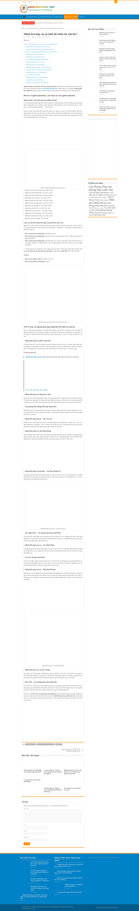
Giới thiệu (30, 1)
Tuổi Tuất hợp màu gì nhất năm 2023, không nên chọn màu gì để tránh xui (107, 84)
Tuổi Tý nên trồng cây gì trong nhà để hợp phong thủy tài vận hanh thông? (107, 108)
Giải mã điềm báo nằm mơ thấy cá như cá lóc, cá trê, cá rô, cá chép (107, 67)
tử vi (93, 210)
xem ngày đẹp (106, 213)
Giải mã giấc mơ (96, 192)
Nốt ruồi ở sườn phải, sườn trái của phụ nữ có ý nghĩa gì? (40, 879)
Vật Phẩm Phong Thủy (46, 17)
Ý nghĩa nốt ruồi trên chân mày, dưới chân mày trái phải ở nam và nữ (68, 865)
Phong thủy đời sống (33, 17)
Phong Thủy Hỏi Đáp (71, 17)
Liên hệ (24, 1)
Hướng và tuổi (108, 193)
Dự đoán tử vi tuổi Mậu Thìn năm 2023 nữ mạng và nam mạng (107, 75)
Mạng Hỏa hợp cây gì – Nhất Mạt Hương (36, 77)
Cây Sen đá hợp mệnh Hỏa (33, 75)
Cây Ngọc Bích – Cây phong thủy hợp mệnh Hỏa (39, 69)
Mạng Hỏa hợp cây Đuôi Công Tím (35, 54)
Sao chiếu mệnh (110, 208)
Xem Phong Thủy (58, 17)
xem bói (97, 212)
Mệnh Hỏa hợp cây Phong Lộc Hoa (35, 57)
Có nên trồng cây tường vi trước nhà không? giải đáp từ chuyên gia (53, 789)
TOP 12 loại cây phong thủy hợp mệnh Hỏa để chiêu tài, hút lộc (41, 52)
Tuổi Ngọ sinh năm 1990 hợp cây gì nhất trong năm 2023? (33, 771)
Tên (25, 825)
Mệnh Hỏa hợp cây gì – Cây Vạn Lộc (35, 62)
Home (24, 17)
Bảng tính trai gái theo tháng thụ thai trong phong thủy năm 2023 (107, 50)
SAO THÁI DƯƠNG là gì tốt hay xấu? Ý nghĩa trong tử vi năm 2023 (40, 863)
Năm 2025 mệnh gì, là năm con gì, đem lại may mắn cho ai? (71, 750)
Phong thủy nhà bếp (99, 208)
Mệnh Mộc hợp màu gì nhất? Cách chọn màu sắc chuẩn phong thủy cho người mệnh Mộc (33, 896)
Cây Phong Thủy (30, 744)
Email (26, 831)
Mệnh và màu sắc (103, 197)
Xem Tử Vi (82, 17)
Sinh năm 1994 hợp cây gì (35, 390)
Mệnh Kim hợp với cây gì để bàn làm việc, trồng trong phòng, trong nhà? (72, 771)
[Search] (115, 1)
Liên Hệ (104, 907)
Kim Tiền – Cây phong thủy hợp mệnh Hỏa (37, 82)
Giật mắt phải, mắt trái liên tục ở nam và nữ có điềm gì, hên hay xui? (107, 42)
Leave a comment (38, 37)
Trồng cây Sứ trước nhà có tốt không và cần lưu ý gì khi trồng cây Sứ (107, 58)
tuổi (90, 210)
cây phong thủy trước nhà (46, 744)
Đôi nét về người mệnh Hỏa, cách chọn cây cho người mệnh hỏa (41, 44)
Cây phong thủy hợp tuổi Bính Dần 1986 (69, 892)
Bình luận (26, 808)
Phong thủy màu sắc (98, 205)
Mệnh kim (102, 195)
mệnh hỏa (59, 744)
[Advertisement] (53, 133)
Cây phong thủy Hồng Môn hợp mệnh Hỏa (37, 59)
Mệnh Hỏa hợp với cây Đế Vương (35, 80)
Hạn (90, 195)
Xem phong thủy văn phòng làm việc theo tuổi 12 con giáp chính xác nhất (107, 100)
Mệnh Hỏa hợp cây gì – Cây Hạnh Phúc (36, 72)
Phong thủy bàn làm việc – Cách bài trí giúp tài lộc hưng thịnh (40, 888)
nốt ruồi (107, 203)
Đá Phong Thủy (100, 215)
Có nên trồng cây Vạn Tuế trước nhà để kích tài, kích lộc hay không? (53, 771)
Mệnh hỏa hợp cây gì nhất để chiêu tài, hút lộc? (74, 885)
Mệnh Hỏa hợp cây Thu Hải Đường (35, 64)
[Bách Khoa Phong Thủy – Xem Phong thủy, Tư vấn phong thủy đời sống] (37, 8)
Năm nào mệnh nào (101, 201)
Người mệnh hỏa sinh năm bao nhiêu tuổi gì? (38, 46)
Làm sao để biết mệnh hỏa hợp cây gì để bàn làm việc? (40, 49)
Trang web (26, 837)
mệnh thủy (94, 197)
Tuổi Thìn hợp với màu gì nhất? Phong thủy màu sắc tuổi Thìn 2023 (67, 872)
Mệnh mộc (109, 195)
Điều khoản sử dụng (112, 907)
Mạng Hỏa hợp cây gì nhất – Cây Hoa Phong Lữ (38, 67)
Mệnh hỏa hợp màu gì (34, 357)
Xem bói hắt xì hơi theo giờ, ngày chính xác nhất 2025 (49, 23)
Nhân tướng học (104, 200)
